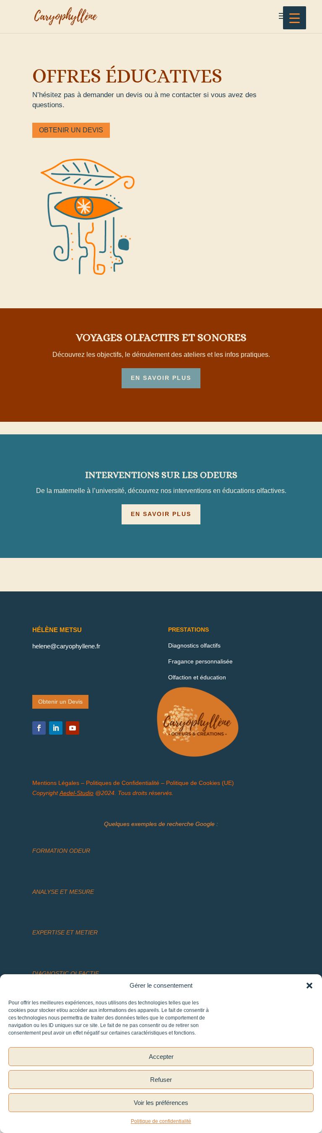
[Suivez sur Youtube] (72, 728)
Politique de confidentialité (161, 1121)
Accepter (161, 1056)
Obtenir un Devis (60, 701)
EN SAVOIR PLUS (161, 377)
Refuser (161, 1079)
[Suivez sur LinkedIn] (55, 728)
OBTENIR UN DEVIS (71, 130)
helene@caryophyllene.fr (66, 646)
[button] (309, 985)
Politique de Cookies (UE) (200, 782)
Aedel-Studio (76, 793)
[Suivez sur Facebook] (39, 728)
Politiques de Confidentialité (122, 782)
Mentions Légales (56, 782)
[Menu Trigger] (294, 17)
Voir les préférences (161, 1102)
